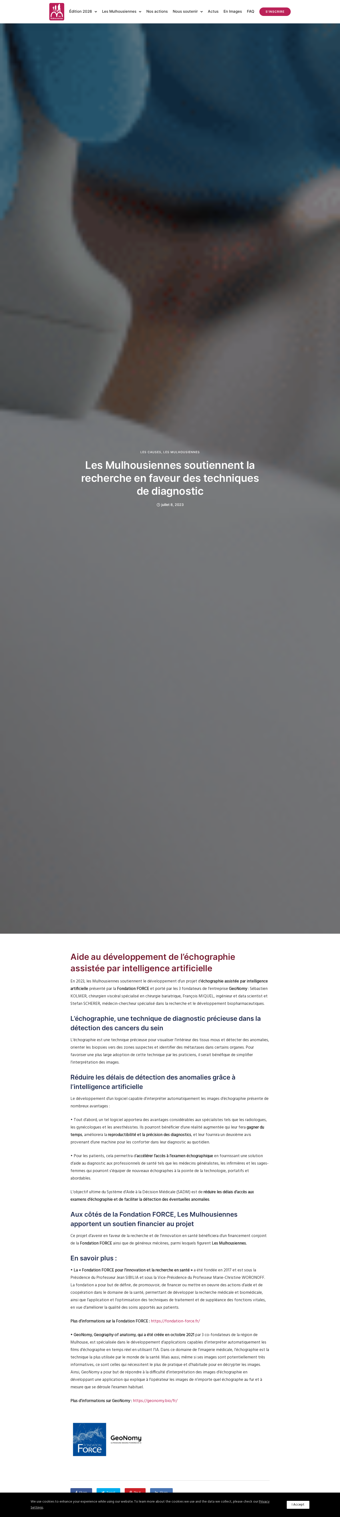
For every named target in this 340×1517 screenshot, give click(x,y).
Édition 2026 (80, 11)
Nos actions (157, 11)
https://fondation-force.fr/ (175, 1321)
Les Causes (150, 452)
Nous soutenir (185, 11)
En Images (233, 11)
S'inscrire (275, 11)
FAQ (250, 11)
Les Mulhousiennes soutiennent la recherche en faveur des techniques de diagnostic (170, 478)
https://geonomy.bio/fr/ (155, 1401)
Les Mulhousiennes (119, 11)
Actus (213, 11)
